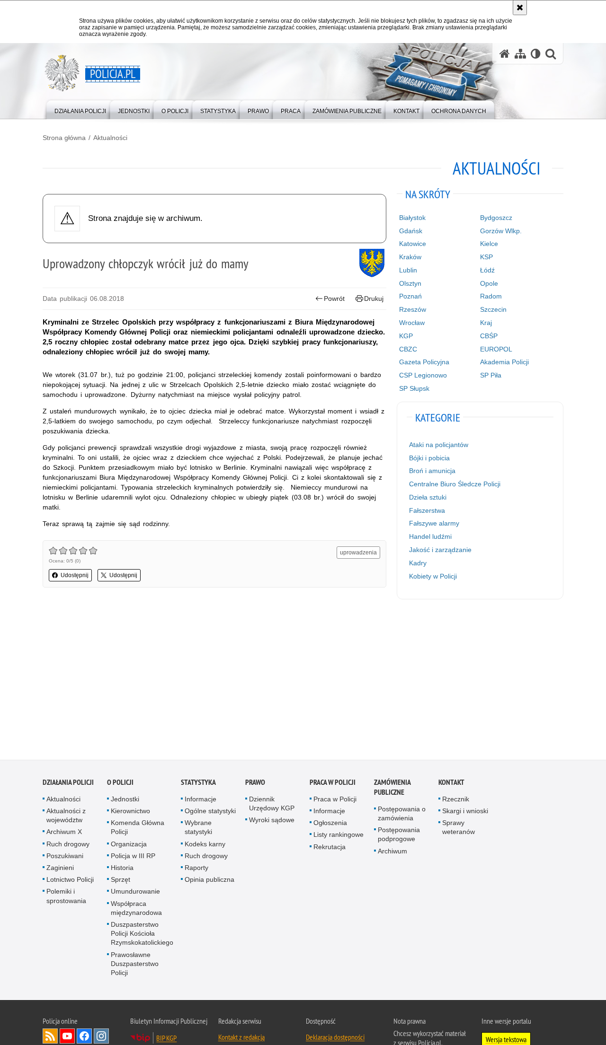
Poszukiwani (64, 857)
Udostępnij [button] (75, 575)
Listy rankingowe (338, 836)
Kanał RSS (50, 1037)
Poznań (410, 296)
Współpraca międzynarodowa (136, 909)
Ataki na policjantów (438, 444)
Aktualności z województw (66, 816)
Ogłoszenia (330, 824)
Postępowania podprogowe (399, 835)
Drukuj (373, 298)
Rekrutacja (329, 848)
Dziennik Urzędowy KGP (271, 804)
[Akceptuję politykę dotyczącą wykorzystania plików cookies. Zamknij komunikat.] (520, 7)
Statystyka (198, 783)
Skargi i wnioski (465, 812)
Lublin (408, 270)
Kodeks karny (205, 845)
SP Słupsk (414, 388)
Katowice (412, 243)
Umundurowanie (135, 892)
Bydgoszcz (496, 217)
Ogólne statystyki (210, 812)
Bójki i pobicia (429, 458)
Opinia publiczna (209, 881)
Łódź (487, 270)
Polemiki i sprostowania (66, 897)
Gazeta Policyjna (424, 362)
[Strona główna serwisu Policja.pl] (504, 54)
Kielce (489, 243)
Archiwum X (64, 833)
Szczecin (493, 309)
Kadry (418, 563)
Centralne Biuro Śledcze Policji (454, 484)
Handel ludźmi (430, 536)
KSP (486, 257)
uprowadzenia (358, 552)
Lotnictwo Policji (70, 881)
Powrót (334, 298)
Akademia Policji (504, 362)
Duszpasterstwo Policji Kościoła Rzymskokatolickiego (142, 935)
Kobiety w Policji (433, 576)
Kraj (486, 322)
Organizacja (129, 845)
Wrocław (412, 322)
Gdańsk (410, 231)
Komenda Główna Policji (137, 828)
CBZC (408, 349)
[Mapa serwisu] (520, 54)
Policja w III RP (133, 857)
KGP (406, 336)
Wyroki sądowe (271, 821)
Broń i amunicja (432, 470)
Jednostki (125, 800)
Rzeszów (412, 309)
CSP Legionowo (423, 375)
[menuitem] (80, 109)
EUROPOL (496, 349)
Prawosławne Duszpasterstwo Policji (135, 964)
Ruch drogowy (67, 845)
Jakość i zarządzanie (440, 549)
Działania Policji (68, 783)
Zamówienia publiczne (392, 788)
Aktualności (110, 137)
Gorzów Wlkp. (501, 231)
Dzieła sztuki (427, 497)
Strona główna (64, 137)
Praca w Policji (333, 783)
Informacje (200, 800)
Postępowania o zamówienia (402, 814)
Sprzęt (120, 881)
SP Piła (490, 375)
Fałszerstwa (427, 510)
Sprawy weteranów (458, 828)
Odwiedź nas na (67, 1037)
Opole (489, 283)
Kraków (410, 257)
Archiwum (392, 852)
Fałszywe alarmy (434, 523)
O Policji (120, 783)
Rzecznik (455, 800)
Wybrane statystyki (198, 828)
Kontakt (451, 783)
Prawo (255, 783)
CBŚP (489, 336)
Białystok (412, 217)
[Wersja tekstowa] (536, 54)
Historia (122, 869)
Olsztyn (410, 283)
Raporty (196, 869)
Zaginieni (60, 869)
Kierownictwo (130, 812)
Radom (491, 296)
